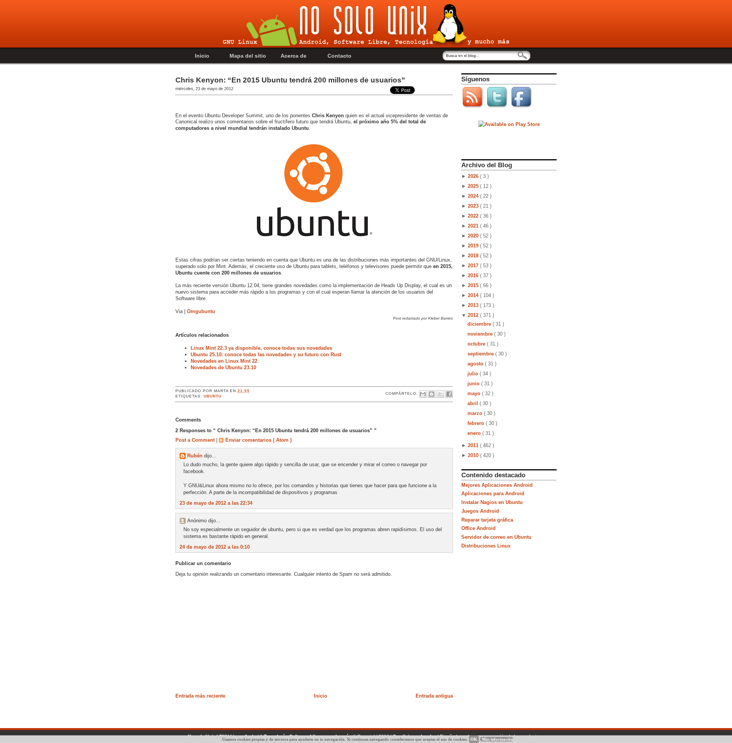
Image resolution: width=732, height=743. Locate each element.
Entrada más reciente (200, 696)
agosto (476, 364)
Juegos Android (480, 511)
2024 (474, 196)
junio (474, 383)
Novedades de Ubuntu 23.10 (223, 367)
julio (473, 373)
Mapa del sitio (248, 56)
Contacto (339, 56)
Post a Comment (195, 440)
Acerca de (294, 56)
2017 (474, 265)
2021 (474, 226)
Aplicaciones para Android (492, 493)
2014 (474, 295)
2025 (474, 186)
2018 (474, 255)
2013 (474, 305)
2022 (474, 216)
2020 (474, 236)
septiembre (481, 354)
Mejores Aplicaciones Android (497, 485)
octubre (477, 344)
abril (473, 403)
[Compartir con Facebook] (449, 394)
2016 (474, 275)
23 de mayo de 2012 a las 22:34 (216, 503)
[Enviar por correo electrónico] (423, 394)
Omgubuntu (201, 311)
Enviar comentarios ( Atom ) (258, 440)
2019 (474, 246)
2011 (474, 445)
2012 (474, 315)
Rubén (195, 456)
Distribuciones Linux (485, 546)
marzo (475, 413)
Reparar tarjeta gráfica (487, 520)
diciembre (480, 324)
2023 (474, 206)
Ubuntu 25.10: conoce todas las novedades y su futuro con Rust (266, 354)
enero (474, 433)
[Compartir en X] (440, 394)
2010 (474, 455)
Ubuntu (213, 396)
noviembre (480, 334)
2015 (474, 285)
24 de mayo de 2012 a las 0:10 (215, 547)
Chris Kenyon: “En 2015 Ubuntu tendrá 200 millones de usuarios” (290, 80)
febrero (476, 423)
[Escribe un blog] (431, 394)
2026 (474, 176)
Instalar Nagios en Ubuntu (492, 502)
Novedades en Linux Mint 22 (224, 361)
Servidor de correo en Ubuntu (496, 537)
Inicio (202, 56)
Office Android (478, 528)
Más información (497, 739)
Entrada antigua (434, 696)
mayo (474, 393)
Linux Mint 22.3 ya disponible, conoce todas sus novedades (261, 348)
